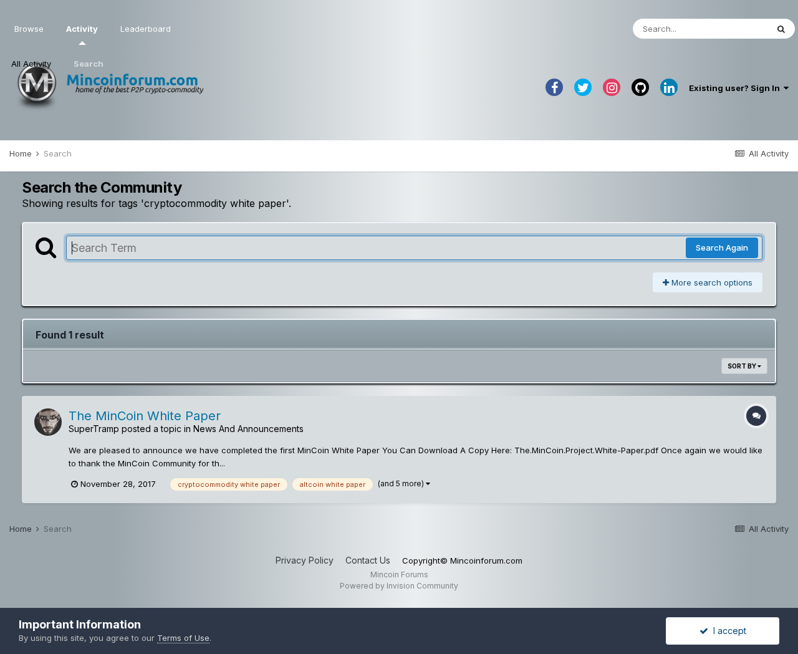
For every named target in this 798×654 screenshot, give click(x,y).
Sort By (742, 366)
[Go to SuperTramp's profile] (48, 422)
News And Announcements (248, 428)
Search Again (722, 247)
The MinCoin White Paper (145, 415)
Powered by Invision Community (399, 585)
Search (88, 64)
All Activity (31, 64)
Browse (29, 29)
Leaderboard (145, 29)
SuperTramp (94, 428)
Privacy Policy (305, 560)
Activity (82, 29)
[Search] (781, 29)
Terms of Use (183, 638)
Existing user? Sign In (736, 88)
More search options (710, 282)
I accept (727, 630)
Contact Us (367, 560)
